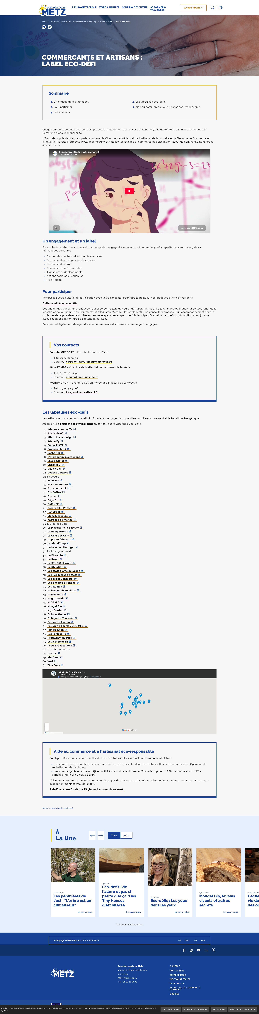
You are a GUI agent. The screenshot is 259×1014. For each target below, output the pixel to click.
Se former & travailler (61, 22)
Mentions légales (180, 979)
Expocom (53, 480)
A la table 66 (55, 433)
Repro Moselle (56, 633)
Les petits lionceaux (60, 578)
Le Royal (53, 559)
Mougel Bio (54, 606)
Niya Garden (55, 610)
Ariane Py (53, 441)
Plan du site (177, 983)
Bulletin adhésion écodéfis (60, 303)
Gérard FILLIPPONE (59, 508)
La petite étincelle (59, 539)
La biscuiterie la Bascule (63, 527)
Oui (186, 940)
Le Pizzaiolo (55, 555)
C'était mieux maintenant (63, 457)
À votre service (192, 7)
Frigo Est (53, 500)
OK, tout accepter (171, 1009)
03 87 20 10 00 (130, 982)
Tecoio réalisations (59, 645)
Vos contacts (62, 112)
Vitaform (53, 657)
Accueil (45, 22)
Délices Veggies (57, 472)
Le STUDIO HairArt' (59, 563)
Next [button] (101, 835)
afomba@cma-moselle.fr (82, 377)
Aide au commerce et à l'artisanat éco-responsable (168, 107)
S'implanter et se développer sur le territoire (93, 22)
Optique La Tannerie (60, 618)
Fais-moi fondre (57, 484)
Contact (175, 966)
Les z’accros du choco (61, 582)
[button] (44, 27)
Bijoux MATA (55, 445)
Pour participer (63, 107)
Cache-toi (53, 453)
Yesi (50, 661)
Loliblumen (54, 586)
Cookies (174, 994)
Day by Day (54, 468)
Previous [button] (92, 835)
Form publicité (56, 488)
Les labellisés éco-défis (151, 101)
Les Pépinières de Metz (62, 575)
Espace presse (178, 975)
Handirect (53, 512)
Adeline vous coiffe (59, 429)
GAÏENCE (53, 504)
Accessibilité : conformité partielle (185, 989)
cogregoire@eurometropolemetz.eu (89, 361)
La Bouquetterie (57, 531)
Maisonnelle (55, 594)
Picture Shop (55, 629)
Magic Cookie (56, 598)
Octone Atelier (56, 614)
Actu (127, 835)
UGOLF (52, 653)
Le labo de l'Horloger (61, 547)
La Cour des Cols (58, 535)
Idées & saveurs (57, 516)
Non (203, 940)
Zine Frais (53, 665)
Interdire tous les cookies (195, 1009)
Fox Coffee (54, 492)
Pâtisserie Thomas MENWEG (65, 626)
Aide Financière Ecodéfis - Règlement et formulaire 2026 (86, 789)
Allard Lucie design (59, 437)
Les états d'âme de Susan (63, 570)
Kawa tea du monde (60, 519)
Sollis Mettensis (57, 641)
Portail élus (177, 971)
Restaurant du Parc (59, 637)
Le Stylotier (55, 567)
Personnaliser (219, 1009)
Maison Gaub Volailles (61, 590)
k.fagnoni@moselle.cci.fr (82, 392)
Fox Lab (52, 496)
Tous (115, 835)
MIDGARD (53, 602)
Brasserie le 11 (56, 449)
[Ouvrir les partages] (50, 27)
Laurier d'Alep (56, 543)
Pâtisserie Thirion (58, 622)
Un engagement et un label (71, 101)
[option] (73, 882)
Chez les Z (54, 464)
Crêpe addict (55, 460)
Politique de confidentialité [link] (242, 1009)
